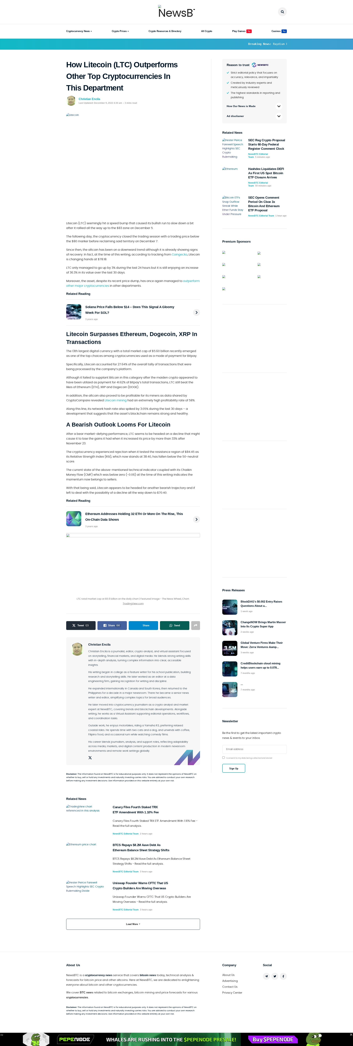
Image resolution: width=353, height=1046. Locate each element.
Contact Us (230, 986)
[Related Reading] (196, 312)
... (242, 684)
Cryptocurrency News (78, 31)
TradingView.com (133, 604)
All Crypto (206, 31)
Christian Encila (89, 99)
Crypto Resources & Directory (165, 31)
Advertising (230, 981)
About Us (228, 975)
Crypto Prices (119, 31)
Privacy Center (232, 992)
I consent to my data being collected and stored (249, 758)
